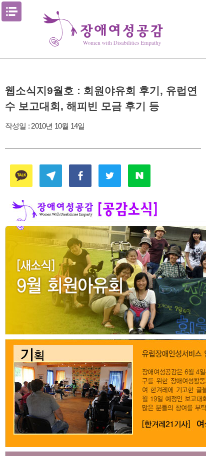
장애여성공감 (103, 29)
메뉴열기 (12, 11)
